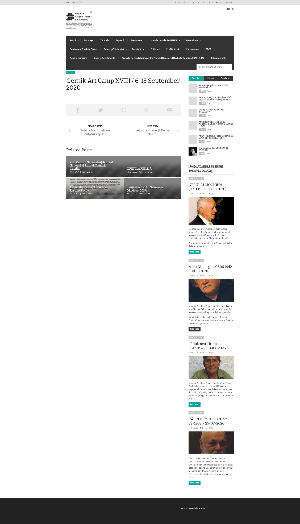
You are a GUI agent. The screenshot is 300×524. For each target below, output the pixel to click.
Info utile (206, 2)
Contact (228, 2)
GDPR (208, 49)
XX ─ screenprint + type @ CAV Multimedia (213, 86)
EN (228, 9)
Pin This (146, 110)
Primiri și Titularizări (112, 50)
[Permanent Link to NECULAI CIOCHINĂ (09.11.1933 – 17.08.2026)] (211, 211)
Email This (169, 110)
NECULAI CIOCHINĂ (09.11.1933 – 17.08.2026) (207, 187)
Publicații (155, 49)
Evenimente (135, 41)
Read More (194, 252)
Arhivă (219, 2)
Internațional (190, 41)
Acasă (71, 41)
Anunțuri (70, 72)
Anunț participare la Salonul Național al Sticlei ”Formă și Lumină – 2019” (216, 124)
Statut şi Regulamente (104, 58)
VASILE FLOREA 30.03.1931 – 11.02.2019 (212, 111)
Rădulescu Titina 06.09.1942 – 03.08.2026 (207, 346)
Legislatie (195, 2)
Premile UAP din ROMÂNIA (162, 41)
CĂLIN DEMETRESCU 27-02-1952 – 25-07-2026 (209, 421)
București (88, 40)
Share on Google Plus (123, 110)
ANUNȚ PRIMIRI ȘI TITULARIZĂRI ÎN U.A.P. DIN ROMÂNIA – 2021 (216, 137)
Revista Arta (138, 49)
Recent (210, 78)
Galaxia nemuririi (78, 58)
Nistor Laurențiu (206, 193)
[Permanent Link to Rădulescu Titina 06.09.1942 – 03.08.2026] (211, 367)
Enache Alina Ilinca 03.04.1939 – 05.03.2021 (214, 149)
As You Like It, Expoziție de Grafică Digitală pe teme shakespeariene (215, 98)
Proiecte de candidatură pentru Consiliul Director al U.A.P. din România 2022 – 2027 (163, 58)
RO (232, 9)
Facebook (226, 78)
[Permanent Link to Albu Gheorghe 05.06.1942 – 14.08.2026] (211, 290)
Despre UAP (179, 2)
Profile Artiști (173, 49)
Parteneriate (192, 49)
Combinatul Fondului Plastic (83, 49)
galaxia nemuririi (196, 178)
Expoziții (120, 40)
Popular (196, 78)
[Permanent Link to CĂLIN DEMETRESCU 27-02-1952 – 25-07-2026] (211, 442)
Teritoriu (104, 40)
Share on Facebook (77, 110)
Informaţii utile (218, 58)
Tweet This (100, 110)
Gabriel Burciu (198, 508)
